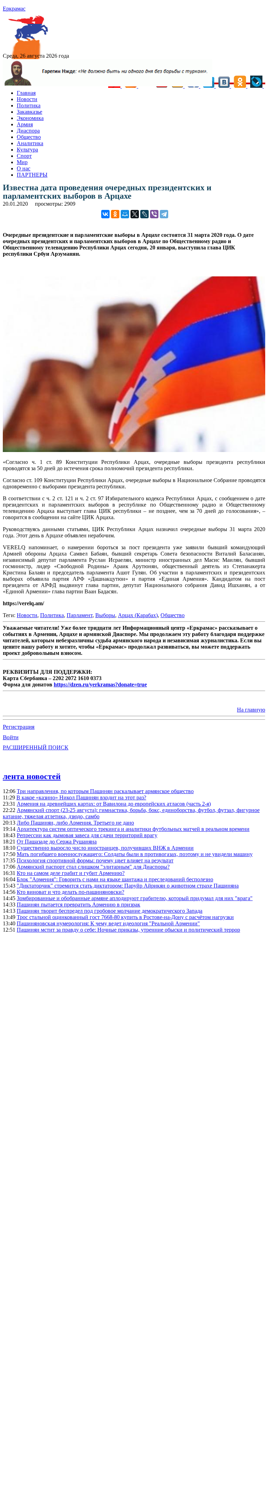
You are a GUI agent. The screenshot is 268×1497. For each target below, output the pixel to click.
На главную (251, 710)
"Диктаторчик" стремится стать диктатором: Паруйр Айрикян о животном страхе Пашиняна (128, 886)
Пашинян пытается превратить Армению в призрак (78, 905)
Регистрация (19, 726)
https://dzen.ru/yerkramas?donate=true (100, 684)
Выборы (105, 615)
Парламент (79, 615)
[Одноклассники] (115, 214)
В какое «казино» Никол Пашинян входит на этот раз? (81, 797)
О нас (23, 168)
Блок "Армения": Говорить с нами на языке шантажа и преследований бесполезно (115, 879)
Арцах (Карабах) (138, 615)
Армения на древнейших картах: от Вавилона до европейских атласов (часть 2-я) (114, 804)
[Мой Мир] (125, 214)
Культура (27, 150)
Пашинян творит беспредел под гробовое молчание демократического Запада (109, 911)
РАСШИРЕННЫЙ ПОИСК (35, 747)
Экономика (30, 118)
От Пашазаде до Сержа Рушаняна (57, 842)
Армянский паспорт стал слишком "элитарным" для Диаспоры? (93, 867)
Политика (28, 105)
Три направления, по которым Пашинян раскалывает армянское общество (105, 791)
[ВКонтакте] (105, 214)
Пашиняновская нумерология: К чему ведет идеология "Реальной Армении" (108, 923)
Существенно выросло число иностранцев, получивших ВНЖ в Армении (105, 848)
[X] (135, 214)
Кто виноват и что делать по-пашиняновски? (70, 892)
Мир (22, 162)
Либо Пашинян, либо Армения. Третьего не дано (75, 823)
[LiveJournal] (144, 214)
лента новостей (32, 776)
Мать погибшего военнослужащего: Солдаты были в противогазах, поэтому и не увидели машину (135, 854)
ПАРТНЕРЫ (32, 175)
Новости (27, 99)
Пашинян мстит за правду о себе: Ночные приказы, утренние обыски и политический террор (128, 930)
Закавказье (29, 112)
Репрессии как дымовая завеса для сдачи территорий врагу (87, 835)
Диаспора (28, 131)
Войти (10, 737)
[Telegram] (164, 214)
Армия (25, 124)
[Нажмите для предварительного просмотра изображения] (134, 450)
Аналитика (30, 143)
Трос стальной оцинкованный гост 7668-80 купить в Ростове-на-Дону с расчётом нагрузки (125, 917)
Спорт (24, 156)
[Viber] (154, 214)
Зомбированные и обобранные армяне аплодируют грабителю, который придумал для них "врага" (135, 898)
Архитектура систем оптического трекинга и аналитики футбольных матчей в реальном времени (133, 829)
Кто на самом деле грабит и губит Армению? (71, 873)
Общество (29, 137)
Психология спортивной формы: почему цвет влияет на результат (95, 860)
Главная (26, 93)
